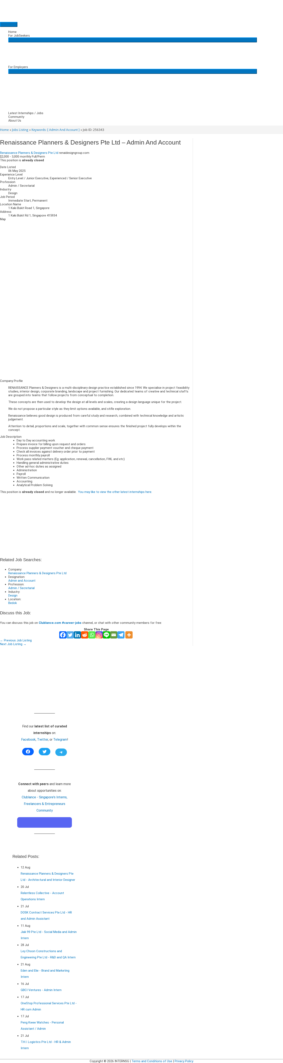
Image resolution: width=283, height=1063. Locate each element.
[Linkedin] (77, 635)
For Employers (18, 67)
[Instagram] (99, 635)
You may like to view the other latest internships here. (115, 492)
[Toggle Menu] (132, 39)
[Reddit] (84, 635)
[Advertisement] (96, 347)
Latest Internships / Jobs (25, 113)
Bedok (12, 603)
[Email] (113, 635)
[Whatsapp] (92, 635)
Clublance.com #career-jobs (60, 623)
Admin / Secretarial (21, 588)
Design (12, 595)
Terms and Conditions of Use (152, 1061)
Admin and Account (21, 580)
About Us (14, 120)
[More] (129, 635)
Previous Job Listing (16, 640)
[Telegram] (121, 635)
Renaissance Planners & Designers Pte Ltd (29, 153)
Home (12, 32)
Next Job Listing (13, 644)
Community (16, 117)
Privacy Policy (184, 1061)
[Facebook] (63, 635)
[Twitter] (70, 635)
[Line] (106, 635)
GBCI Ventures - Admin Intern (41, 990)
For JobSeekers (19, 35)
